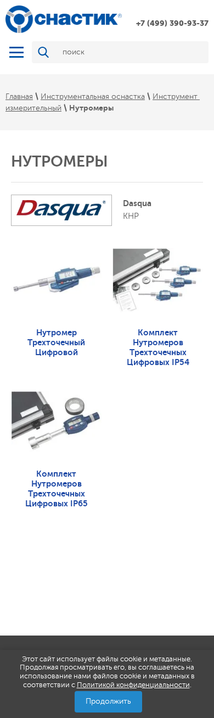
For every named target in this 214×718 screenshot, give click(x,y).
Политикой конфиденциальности (133, 685)
